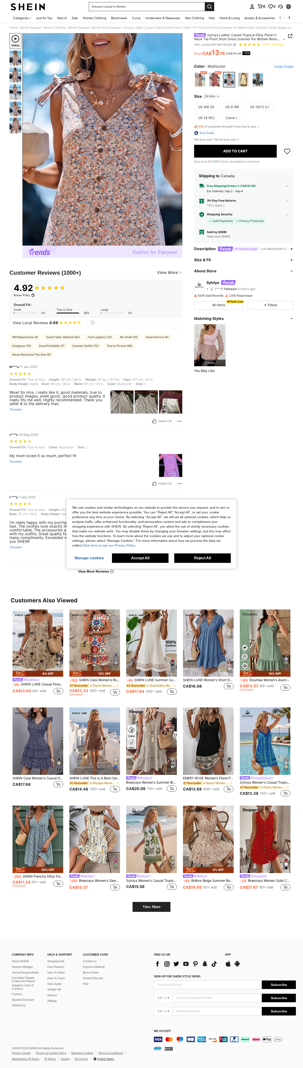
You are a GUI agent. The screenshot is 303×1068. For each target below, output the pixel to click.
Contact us (90, 961)
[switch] (91, 322)
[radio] (200, 79)
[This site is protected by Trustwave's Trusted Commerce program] (157, 1048)
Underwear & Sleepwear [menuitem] (162, 18)
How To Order (56, 972)
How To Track (56, 978)
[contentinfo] (225, 1039)
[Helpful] (154, 421)
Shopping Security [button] (219, 214)
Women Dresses (78, 27)
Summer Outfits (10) (85, 346)
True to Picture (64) (119, 346)
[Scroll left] (283, 17)
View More (151, 907)
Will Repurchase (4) (25, 337)
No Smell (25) (129, 337)
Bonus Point (90, 972)
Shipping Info (55, 961)
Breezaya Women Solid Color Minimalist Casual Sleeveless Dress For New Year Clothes (265, 881)
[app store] (228, 966)
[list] (187, 963)
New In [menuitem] (62, 18)
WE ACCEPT (162, 1031)
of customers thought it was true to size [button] (227, 126)
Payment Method (94, 967)
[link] (261, 6)
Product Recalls (93, 978)
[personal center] (252, 6)
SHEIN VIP (54, 989)
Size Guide (54, 984)
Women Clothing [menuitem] (94, 18)
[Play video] (102, 139)
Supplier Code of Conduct (23, 987)
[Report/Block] (179, 421)
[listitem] (210, 345)
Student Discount (23, 1000)
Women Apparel (30, 27)
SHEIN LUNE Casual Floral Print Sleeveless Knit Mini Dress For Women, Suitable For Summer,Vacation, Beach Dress (38, 684)
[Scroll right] (289, 17)
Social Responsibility (25, 972)
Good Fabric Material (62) (63, 337)
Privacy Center (21, 1053)
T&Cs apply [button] (214, 205)
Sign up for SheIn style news (177, 976)
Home (13, 27)
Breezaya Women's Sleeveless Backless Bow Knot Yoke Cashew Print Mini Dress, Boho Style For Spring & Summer (95, 881)
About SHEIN (20, 961)
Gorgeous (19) (21, 346)
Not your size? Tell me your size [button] (215, 139)
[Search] (209, 6)
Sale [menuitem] (75, 18)
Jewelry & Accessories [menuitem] (260, 18)
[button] (280, 6)
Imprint (65, 1059)
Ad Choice (81, 1059)
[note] (38, 674)
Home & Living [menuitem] (229, 18)
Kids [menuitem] (212, 18)
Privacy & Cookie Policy (51, 1053)
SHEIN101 (19, 1005)
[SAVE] (287, 151)
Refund (52, 995)
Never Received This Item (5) (31, 354)
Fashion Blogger (22, 967)
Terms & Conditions (110, 1053)
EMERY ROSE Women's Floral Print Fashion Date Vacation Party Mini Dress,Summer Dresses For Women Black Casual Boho (208, 778)
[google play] (237, 966)
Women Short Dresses (106, 27)
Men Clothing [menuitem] (194, 18)
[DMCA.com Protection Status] (169, 1048)
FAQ (85, 984)
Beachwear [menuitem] (119, 18)
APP (228, 954)
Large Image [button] (284, 66)
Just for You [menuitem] (44, 18)
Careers (17, 994)
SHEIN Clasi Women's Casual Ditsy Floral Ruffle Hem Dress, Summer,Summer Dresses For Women (38, 778)
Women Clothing (54, 27)
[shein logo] (28, 6)
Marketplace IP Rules (25, 1059)
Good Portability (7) (51, 346)
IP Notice (50, 1059)
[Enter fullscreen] (177, 242)
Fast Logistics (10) (100, 337)
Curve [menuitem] (136, 18)
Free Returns (55, 967)
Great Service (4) (157, 337)
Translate (15, 409)
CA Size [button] (210, 96)
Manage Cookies (82, 1053)
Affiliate (52, 1001)
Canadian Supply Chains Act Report (23, 979)
